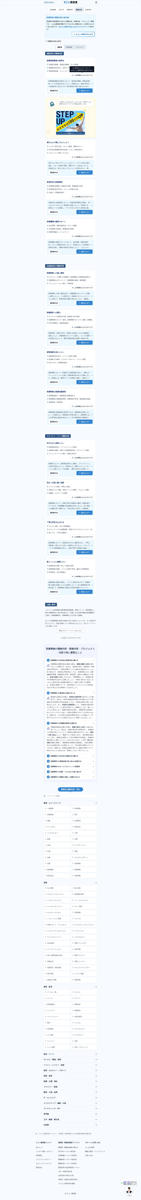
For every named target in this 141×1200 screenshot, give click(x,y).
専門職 (46, 1114)
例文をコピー (85, 91)
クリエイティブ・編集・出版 (55, 1103)
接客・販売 (48, 987)
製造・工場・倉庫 (50, 1092)
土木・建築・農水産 (51, 1119)
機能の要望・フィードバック (95, 1151)
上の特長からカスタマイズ (83, 75)
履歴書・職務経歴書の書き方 (68, 1147)
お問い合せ (89, 1155)
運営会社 (39, 1167)
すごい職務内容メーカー (47, 1134)
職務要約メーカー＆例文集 (67, 1159)
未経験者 (69, 47)
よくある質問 (89, 1147)
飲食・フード (49, 1054)
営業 (45, 883)
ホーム (40, 1147)
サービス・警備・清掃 (52, 1059)
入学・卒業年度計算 (65, 1171)
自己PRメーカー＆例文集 (66, 1151)
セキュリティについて (43, 1163)
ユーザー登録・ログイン (44, 1151)
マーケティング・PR (52, 1109)
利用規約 (39, 1155)
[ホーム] (36, 1133)
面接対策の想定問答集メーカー (69, 1167)
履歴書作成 (54, 91)
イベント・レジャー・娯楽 (54, 1065)
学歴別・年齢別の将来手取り (68, 1179)
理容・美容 (48, 1076)
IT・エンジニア (50, 1098)
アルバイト (80, 47)
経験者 (59, 47)
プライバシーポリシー (43, 1159)
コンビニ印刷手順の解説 (66, 1183)
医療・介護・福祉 (50, 1081)
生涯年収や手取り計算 (66, 1175)
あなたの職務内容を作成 (84, 34)
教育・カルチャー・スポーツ (55, 1070)
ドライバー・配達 (50, 1087)
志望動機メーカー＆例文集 (67, 1155)
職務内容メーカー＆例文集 (67, 1163)
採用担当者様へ (49, 2)
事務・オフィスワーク (52, 803)
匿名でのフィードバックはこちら (70, 631)
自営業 (46, 1125)
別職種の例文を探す (54, 41)
